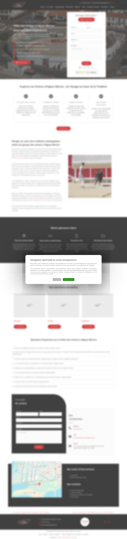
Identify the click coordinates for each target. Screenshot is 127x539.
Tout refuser (123, 2)
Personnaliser (57, 279)
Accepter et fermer (68, 279)
